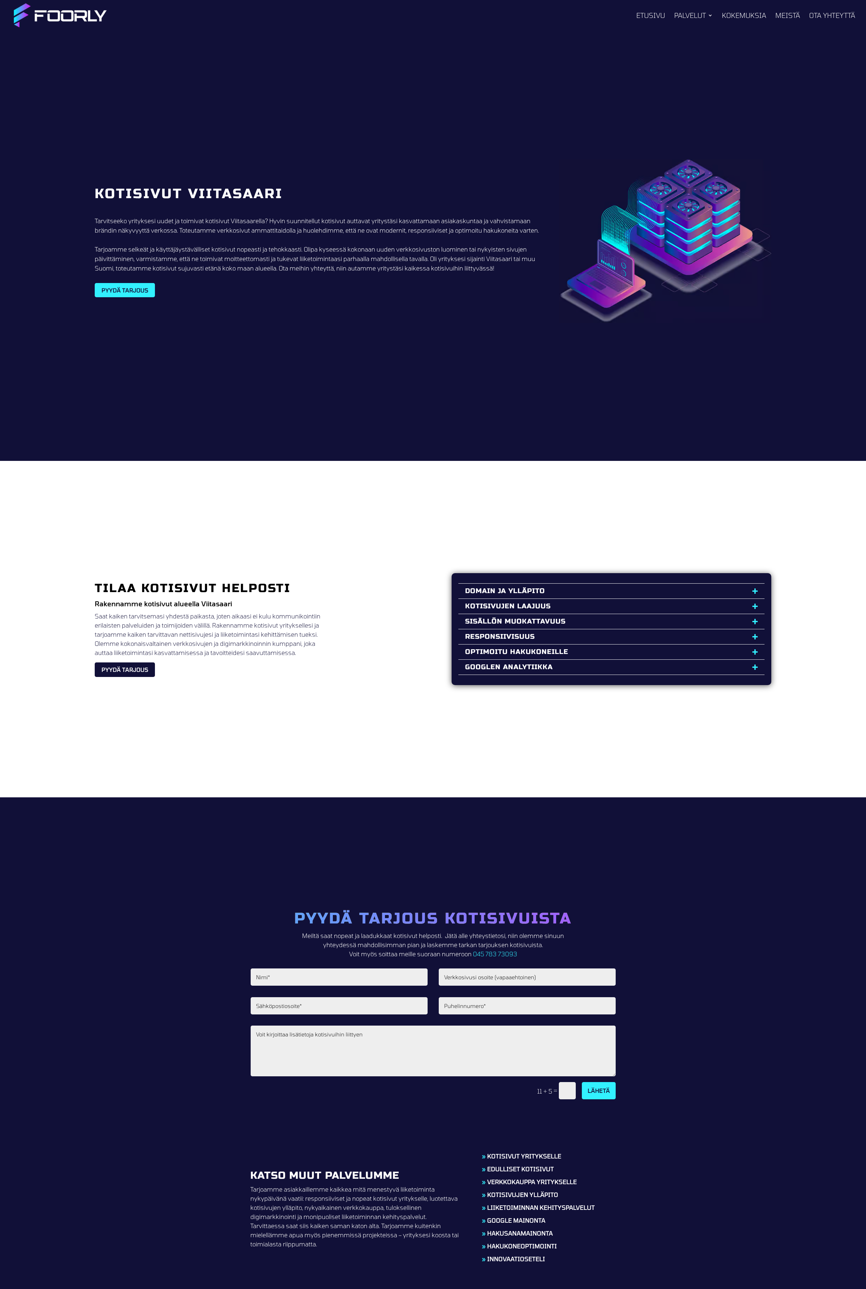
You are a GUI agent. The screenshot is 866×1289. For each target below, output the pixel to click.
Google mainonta (516, 1220)
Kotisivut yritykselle (524, 1156)
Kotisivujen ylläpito (522, 1194)
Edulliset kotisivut (520, 1169)
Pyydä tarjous (124, 290)
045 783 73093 (495, 954)
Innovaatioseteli (516, 1259)
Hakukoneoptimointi (522, 1246)
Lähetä (599, 1090)
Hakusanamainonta (520, 1233)
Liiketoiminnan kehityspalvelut (541, 1207)
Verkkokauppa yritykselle (532, 1182)
